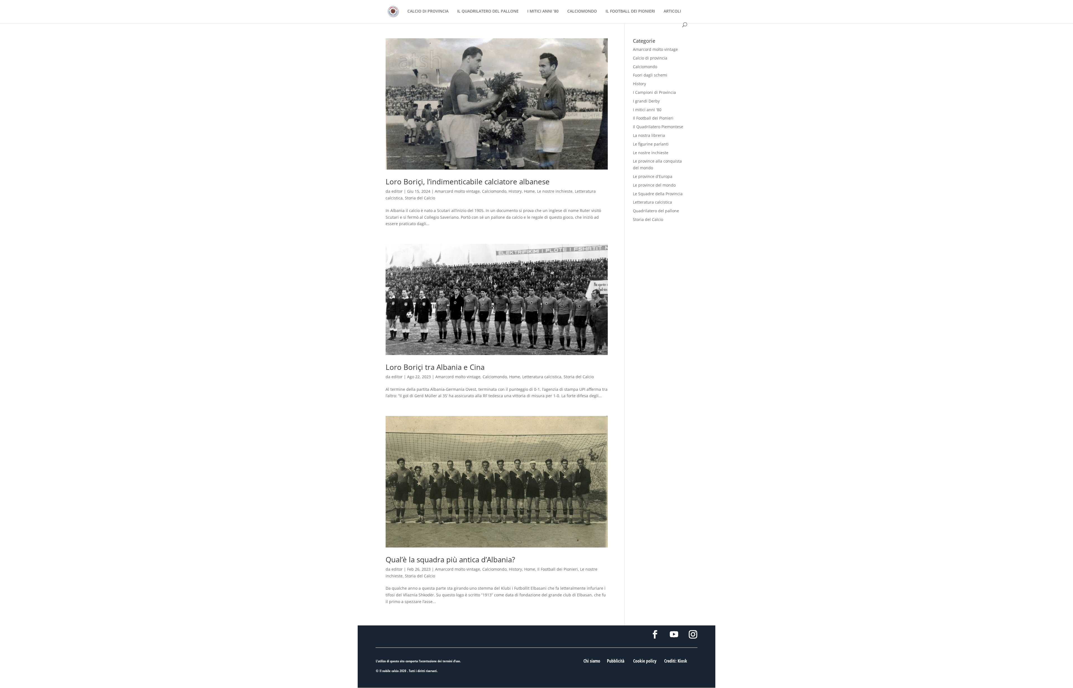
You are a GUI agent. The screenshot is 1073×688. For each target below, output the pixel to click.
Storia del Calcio (420, 198)
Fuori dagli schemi (650, 75)
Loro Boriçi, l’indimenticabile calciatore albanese (468, 182)
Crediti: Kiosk (675, 661)
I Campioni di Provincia (654, 92)
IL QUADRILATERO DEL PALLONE (488, 11)
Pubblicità (615, 661)
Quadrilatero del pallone (656, 210)
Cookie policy (644, 661)
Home (529, 191)
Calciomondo (494, 191)
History (515, 191)
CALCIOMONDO (582, 11)
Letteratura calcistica (541, 376)
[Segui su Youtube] (674, 634)
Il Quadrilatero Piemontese (658, 126)
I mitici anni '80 (647, 109)
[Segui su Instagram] (693, 634)
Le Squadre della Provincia (658, 193)
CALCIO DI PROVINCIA (427, 11)
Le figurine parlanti (651, 144)
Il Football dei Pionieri (557, 569)
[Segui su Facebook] (655, 634)
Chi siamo (591, 661)
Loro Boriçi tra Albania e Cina (435, 367)
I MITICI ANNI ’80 (543, 11)
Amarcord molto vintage (457, 191)
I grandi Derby (646, 101)
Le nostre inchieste (555, 191)
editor (397, 191)
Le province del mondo (654, 185)
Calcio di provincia (650, 58)
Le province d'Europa (652, 176)
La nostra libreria (649, 135)
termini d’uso (451, 661)
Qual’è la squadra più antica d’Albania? (450, 559)
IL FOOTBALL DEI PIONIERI (630, 11)
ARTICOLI (672, 11)
